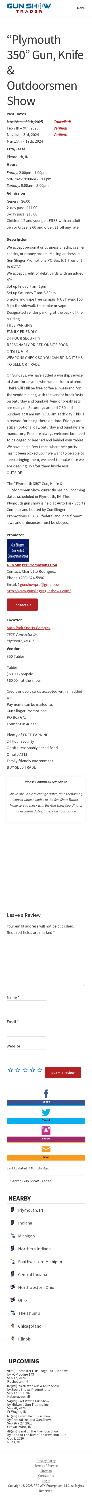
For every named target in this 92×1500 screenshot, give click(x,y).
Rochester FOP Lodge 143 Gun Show (42, 1371)
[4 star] (33, 1069)
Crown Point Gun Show (34, 1416)
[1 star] (11, 1069)
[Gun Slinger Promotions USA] (18, 542)
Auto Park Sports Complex (28, 627)
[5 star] (41, 1069)
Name (13, 997)
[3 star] (26, 1069)
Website (13, 1046)
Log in (46, 1481)
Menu (81, 8)
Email (13, 1021)
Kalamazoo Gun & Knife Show (38, 1386)
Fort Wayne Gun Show (33, 1401)
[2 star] (19, 1069)
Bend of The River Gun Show (38, 1431)
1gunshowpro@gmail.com (40, 584)
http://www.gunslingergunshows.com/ (39, 590)
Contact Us (22, 604)
